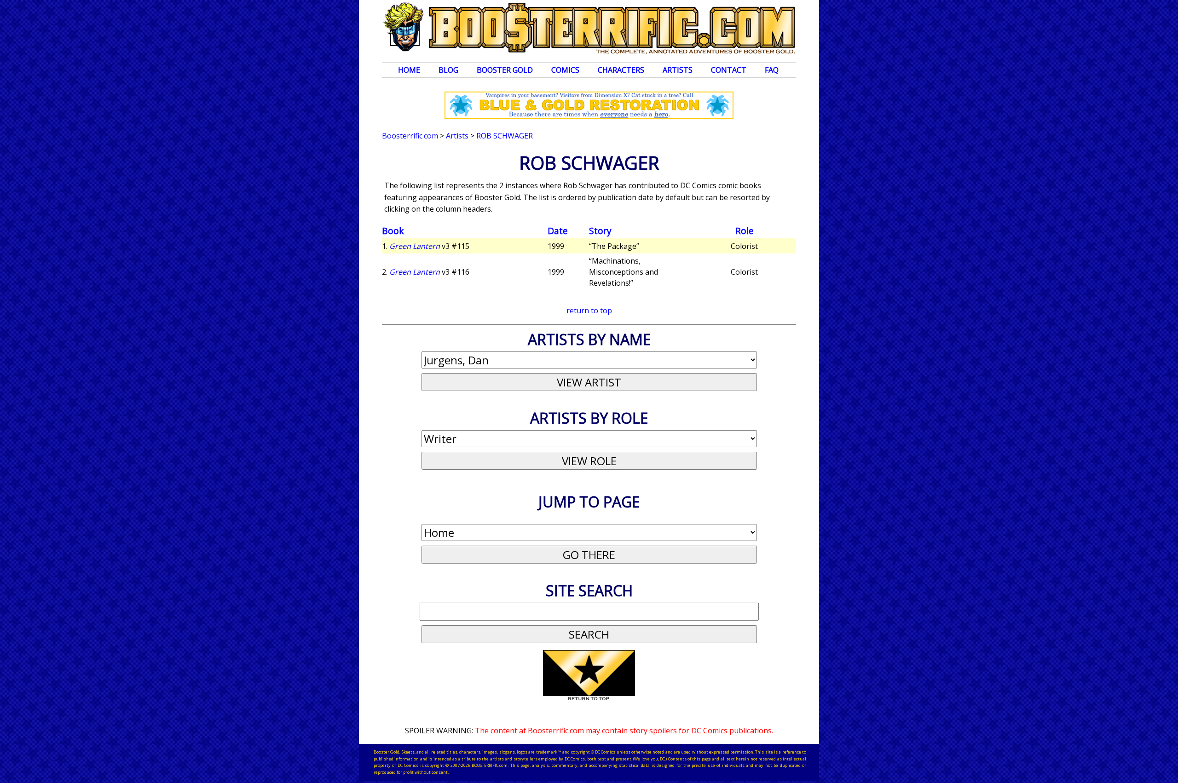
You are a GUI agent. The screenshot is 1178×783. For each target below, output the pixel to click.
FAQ (772, 70)
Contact (728, 70)
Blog (448, 70)
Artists (678, 70)
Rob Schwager (504, 136)
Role (744, 231)
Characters (621, 70)
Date (558, 231)
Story (600, 231)
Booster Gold (505, 70)
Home (409, 70)
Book (393, 231)
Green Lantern (414, 246)
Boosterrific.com (410, 136)
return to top (589, 310)
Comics (565, 70)
